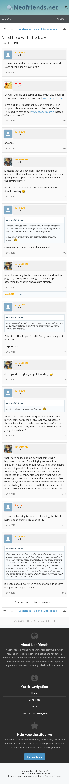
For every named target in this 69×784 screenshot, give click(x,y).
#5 (64, 253)
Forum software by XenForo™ (35, 771)
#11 (64, 525)
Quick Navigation (39, 713)
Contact (34, 706)
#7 (64, 352)
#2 (64, 121)
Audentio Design (52, 776)
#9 (64, 435)
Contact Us (19, 621)
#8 (64, 379)
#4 (64, 196)
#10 (64, 494)
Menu (7, 18)
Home (34, 693)
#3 (64, 148)
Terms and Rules (42, 621)
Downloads (34, 699)
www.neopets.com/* (42, 111)
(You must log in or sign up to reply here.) (34, 602)
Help (29, 621)
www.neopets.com (53, 98)
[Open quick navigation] (64, 29)
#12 (64, 593)
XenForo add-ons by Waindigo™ (34, 773)
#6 (64, 287)
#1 (64, 72)
